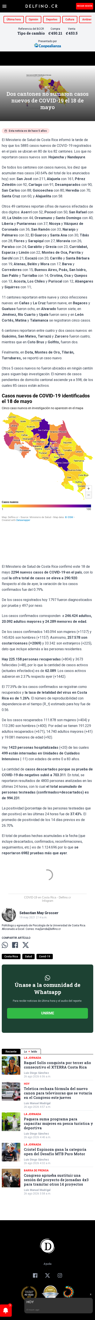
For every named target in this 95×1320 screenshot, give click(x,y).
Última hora (14, 19)
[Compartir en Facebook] (15, 945)
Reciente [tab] (11, 1051)
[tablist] (47, 1051)
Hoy (47, 86)
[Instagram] (60, 1275)
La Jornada (32, 1057)
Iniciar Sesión (84, 6)
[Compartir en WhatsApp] (5, 945)
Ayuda (47, 1263)
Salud (28, 956)
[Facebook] (35, 1275)
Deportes (51, 19)
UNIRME (47, 1013)
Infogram (47, 900)
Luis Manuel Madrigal (37, 1103)
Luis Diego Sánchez (36, 1072)
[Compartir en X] (25, 945)
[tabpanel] (47, 1125)
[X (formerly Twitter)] (47, 1275)
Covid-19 (44, 956)
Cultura (69, 19)
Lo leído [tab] (30, 1051)
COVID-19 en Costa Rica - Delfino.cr (47, 897)
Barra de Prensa (36, 1170)
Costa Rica (11, 956)
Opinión (33, 19)
